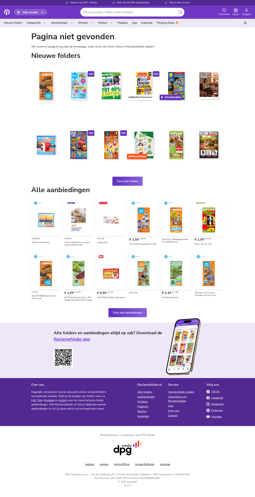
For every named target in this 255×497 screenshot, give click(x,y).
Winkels (83, 23)
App (170, 406)
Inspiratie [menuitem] (146, 23)
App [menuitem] (134, 23)
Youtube (216, 416)
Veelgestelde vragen (181, 392)
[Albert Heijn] (46, 87)
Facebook (217, 398)
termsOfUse (122, 464)
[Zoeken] (180, 12)
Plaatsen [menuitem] (122, 23)
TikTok (215, 391)
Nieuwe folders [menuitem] (13, 23)
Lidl (33, 400)
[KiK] (209, 87)
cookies (89, 464)
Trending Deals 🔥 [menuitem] (167, 23)
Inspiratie (143, 416)
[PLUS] (176, 146)
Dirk (39, 400)
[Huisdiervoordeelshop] (209, 146)
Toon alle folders (127, 181)
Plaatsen (142, 406)
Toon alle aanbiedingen (127, 313)
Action (63, 400)
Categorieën (34, 23)
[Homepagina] (7, 12)
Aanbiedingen (59, 23)
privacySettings (144, 464)
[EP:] (111, 87)
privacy (104, 464)
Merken (102, 23)
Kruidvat (49, 400)
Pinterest (217, 410)
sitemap (165, 464)
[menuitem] (14, 23)
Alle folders (144, 392)
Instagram (217, 404)
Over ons (173, 411)
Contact (173, 416)
